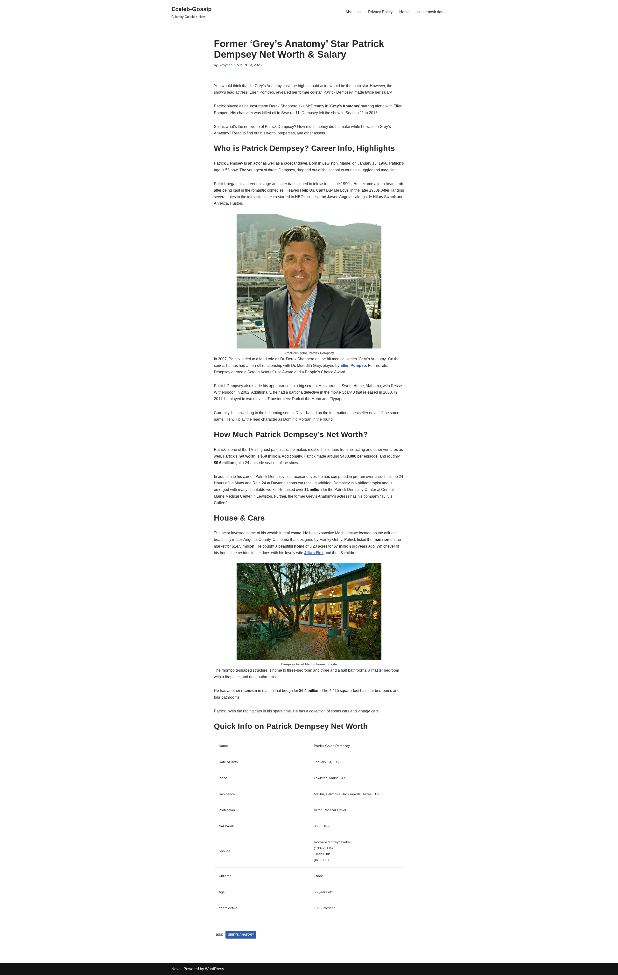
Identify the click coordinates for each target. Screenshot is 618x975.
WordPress (214, 969)
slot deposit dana (431, 12)
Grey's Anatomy (241, 934)
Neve (176, 969)
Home (404, 12)
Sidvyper (225, 65)
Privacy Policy (380, 12)
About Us (353, 12)
